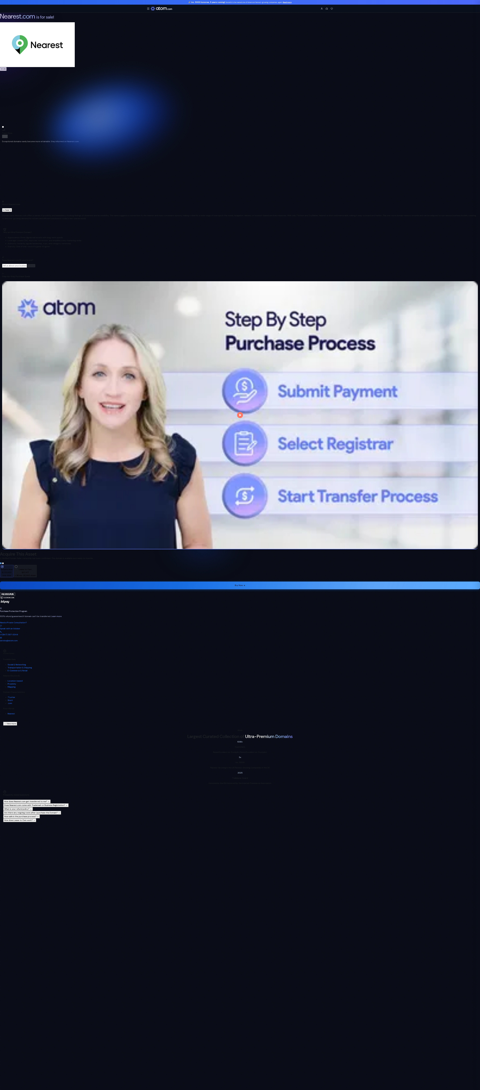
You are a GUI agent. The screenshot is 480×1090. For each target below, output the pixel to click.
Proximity (12, 684)
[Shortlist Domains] (332, 8)
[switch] (5, 136)
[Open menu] (148, 8)
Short (10, 700)
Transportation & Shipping (20, 667)
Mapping (12, 687)
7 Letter (11, 697)
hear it (8, 210)
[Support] (326, 8)
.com (10, 703)
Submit (31, 265)
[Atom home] (161, 9)
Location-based (15, 681)
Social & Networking (17, 664)
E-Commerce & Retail (17, 670)
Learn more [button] (56, 616)
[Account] (322, 8)
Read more (287, 2)
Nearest (11, 713)
